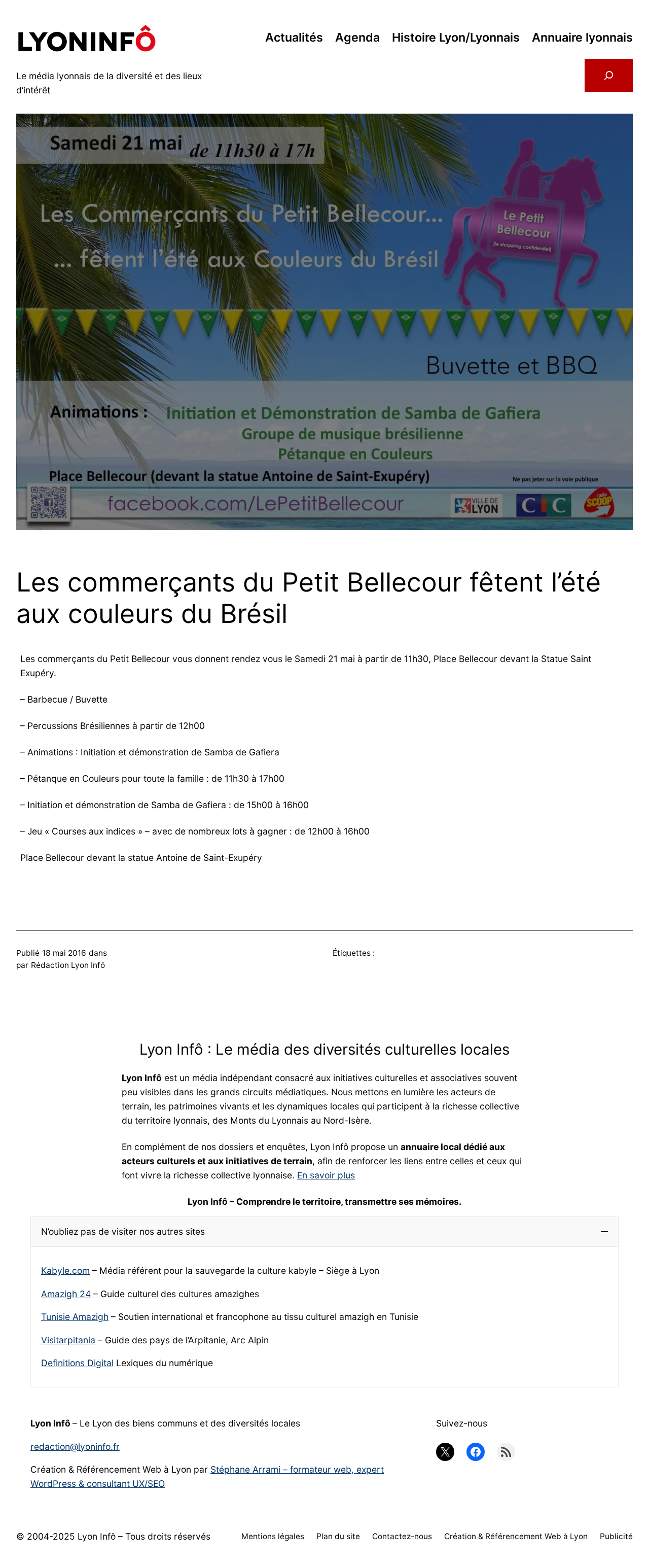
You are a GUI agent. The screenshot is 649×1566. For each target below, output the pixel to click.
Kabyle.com (65, 1270)
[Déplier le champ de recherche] (609, 75)
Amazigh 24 (66, 1294)
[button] (324, 1231)
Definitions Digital (77, 1363)
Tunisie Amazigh (75, 1316)
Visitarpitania (68, 1340)
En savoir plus (326, 1175)
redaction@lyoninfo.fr (75, 1446)
